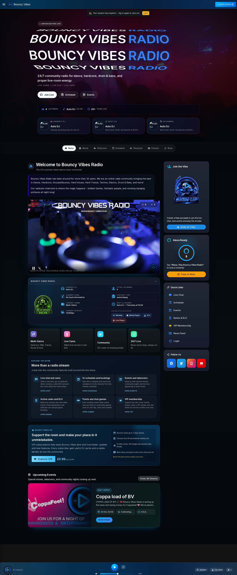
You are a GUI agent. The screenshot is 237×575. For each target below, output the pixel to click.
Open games (88, 412)
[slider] (118, 574)
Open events (131, 391)
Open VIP (129, 412)
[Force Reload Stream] (123, 567)
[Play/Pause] (114, 567)
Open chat (45, 391)
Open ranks (46, 414)
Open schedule (90, 391)
